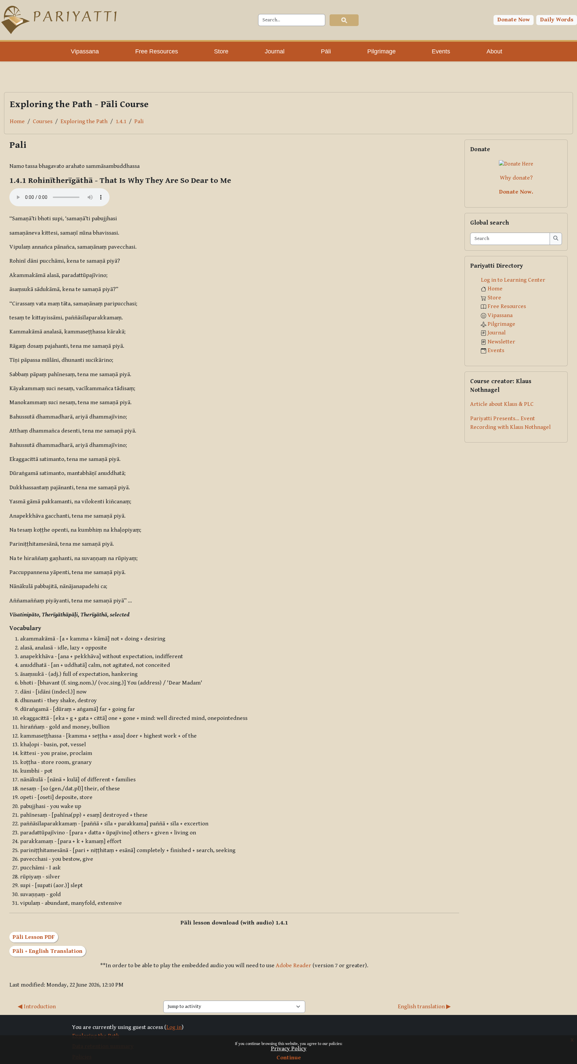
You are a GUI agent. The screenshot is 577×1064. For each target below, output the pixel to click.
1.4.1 (121, 121)
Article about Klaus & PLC (502, 404)
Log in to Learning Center (513, 280)
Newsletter (501, 341)
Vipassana (500, 315)
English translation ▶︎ (424, 1006)
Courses (42, 121)
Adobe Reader (293, 965)
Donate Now (514, 19)
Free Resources (507, 306)
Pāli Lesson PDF (34, 937)
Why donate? (516, 178)
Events (496, 350)
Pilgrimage (501, 324)
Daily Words (556, 19)
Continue (288, 1057)
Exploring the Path (84, 121)
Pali (139, 121)
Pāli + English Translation (47, 951)
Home (17, 121)
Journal (497, 332)
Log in (174, 1027)
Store (494, 297)
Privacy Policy (289, 1048)
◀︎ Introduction (37, 1006)
